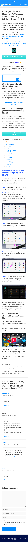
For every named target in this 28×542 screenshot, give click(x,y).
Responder (6, 405)
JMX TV (8, 166)
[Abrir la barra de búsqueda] (21, 4)
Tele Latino (9, 146)
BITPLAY (9, 456)
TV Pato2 (8, 155)
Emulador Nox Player (10, 102)
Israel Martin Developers (12, 154)
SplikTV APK (9, 44)
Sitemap (17, 539)
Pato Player (9, 157)
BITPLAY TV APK (11, 144)
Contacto (4, 538)
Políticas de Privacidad (11, 538)
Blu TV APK (15, 45)
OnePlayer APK (17, 44)
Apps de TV (7, 364)
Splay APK (16, 456)
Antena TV (9, 161)
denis (3, 468)
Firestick (21, 36)
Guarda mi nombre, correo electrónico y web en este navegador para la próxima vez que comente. (14, 522)
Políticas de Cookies (21, 538)
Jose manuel (5, 393)
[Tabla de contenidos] (18, 79)
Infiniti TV (8, 152)
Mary (4, 442)
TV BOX (16, 36)
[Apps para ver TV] (6, 4)
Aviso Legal (12, 539)
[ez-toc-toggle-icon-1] (17, 79)
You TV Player (10, 159)
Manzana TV (9, 163)
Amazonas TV (9, 165)
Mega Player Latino (11, 150)
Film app (8, 148)
